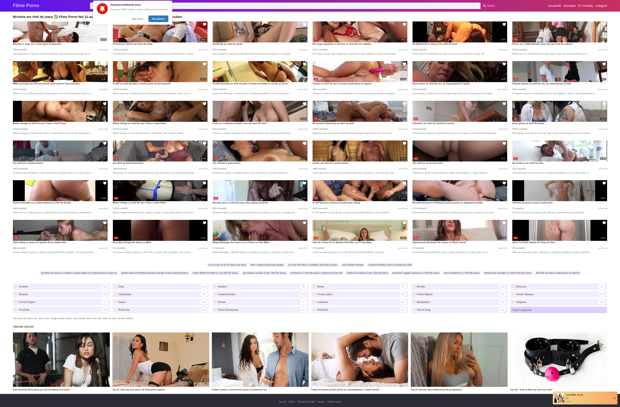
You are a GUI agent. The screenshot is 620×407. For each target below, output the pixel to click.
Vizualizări (554, 5)
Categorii (601, 5)
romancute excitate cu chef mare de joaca (508, 272)
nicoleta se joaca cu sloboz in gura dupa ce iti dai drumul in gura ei (79, 272)
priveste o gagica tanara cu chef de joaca (416, 272)
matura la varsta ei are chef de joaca (367, 272)
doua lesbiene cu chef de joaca (462, 272)
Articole (282, 402)
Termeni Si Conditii (306, 402)
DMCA (292, 402)
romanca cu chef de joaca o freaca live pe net (316, 272)
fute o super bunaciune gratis (267, 264)
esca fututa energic (353, 264)
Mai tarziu (137, 18)
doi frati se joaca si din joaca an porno (557, 272)
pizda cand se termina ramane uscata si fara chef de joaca (154, 272)
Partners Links (334, 402)
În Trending (585, 5)
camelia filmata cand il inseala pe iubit (390, 264)
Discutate (570, 5)
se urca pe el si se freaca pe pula (227, 264)
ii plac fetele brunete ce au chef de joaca (215, 272)
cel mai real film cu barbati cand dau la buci (312, 264)
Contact (321, 402)
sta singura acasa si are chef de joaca (264, 272)
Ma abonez (158, 18)
